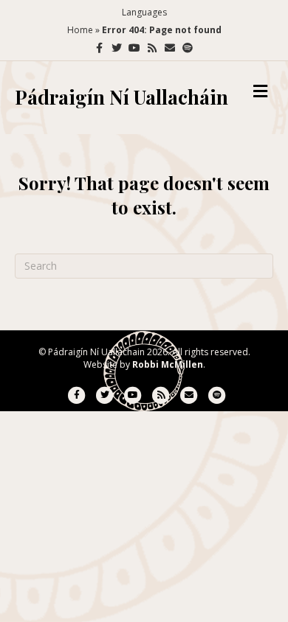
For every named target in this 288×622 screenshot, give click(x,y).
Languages (144, 12)
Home (80, 30)
